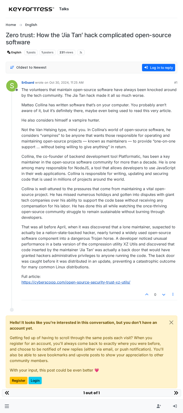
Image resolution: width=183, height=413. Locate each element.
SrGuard (27, 82)
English (15, 52)
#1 (175, 82)
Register (18, 380)
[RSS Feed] (81, 52)
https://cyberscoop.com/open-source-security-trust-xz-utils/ (75, 282)
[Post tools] (173, 294)
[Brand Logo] (31, 9)
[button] (7, 406)
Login (35, 380)
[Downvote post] (163, 294)
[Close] (171, 322)
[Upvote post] (147, 294)
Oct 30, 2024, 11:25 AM (66, 82)
